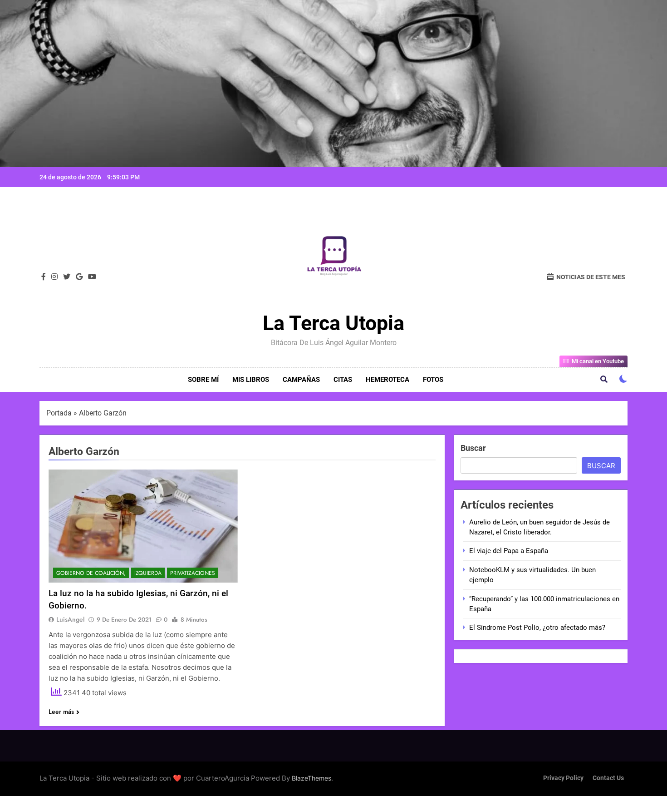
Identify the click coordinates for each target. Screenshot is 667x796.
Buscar (473, 448)
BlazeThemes (311, 778)
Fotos (433, 380)
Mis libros (250, 380)
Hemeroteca (387, 380)
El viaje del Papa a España (508, 551)
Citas (343, 380)
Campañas (301, 380)
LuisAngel (70, 619)
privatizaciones (192, 573)
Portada (59, 413)
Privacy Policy (563, 778)
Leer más (61, 711)
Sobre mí (203, 380)
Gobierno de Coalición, (91, 573)
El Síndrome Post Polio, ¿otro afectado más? (537, 627)
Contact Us (608, 778)
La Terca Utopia (333, 323)
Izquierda (148, 573)
